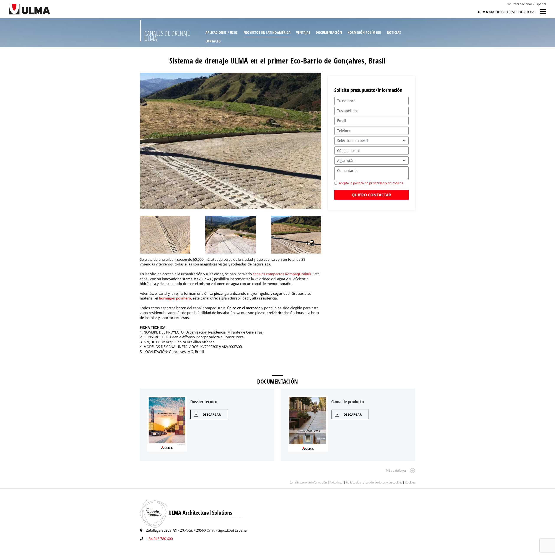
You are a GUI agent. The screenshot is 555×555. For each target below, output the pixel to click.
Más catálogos (396, 470)
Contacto (213, 41)
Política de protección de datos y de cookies (374, 482)
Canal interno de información (308, 482)
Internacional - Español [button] (529, 4)
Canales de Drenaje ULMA (167, 36)
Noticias (394, 32)
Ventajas (303, 32)
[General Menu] (540, 11)
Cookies (410, 482)
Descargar (212, 414)
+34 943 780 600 (160, 538)
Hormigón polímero (364, 32)
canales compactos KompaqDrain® (282, 274)
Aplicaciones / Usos (222, 32)
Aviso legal (336, 482)
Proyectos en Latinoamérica (267, 32)
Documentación (329, 32)
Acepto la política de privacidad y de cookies (371, 183)
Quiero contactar (371, 194)
